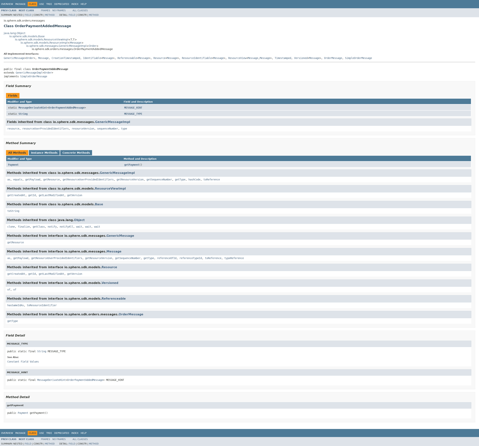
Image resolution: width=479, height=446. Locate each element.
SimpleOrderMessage (358, 58)
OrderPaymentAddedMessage (66, 107)
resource (13, 128)
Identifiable (92, 58)
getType (180, 179)
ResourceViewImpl (110, 188)
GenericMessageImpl (29, 72)
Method (50, 15)
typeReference (234, 258)
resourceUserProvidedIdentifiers (45, 128)
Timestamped (283, 58)
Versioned (301, 58)
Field (28, 15)
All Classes (80, 10)
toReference (211, 179)
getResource (51, 179)
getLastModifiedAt (51, 195)
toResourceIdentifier (42, 305)
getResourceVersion (130, 179)
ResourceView (237, 58)
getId (32, 195)
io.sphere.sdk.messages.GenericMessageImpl (56, 45)
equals (17, 179)
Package (20, 4)
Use (41, 4)
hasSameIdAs (15, 305)
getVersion (74, 195)
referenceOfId (166, 258)
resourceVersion (83, 128)
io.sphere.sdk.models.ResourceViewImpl (41, 39)
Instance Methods (44, 152)
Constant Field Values (23, 361)
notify (52, 226)
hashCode (194, 179)
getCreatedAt (16, 195)
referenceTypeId (190, 258)
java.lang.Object (14, 33)
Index (74, 4)
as (8, 179)
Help (83, 4)
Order (92, 45)
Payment (13, 164)
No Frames (59, 10)
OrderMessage (333, 58)
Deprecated (61, 4)
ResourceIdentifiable (197, 58)
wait (79, 226)
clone (11, 226)
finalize (24, 226)
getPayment (131, 164)
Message (75, 42)
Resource (159, 58)
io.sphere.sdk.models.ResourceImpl (44, 42)
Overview (7, 4)
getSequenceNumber (159, 179)
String (23, 113)
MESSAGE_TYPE (133, 113)
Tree (49, 4)
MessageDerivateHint (33, 107)
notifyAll (66, 226)
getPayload (32, 179)
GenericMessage (14, 58)
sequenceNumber (107, 128)
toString (13, 210)
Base (99, 204)
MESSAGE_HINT (133, 107)
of (8, 289)
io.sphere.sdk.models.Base (27, 36)
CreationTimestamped (66, 58)
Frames (45, 10)
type (124, 128)
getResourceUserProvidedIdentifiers (88, 179)
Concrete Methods (76, 152)
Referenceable (127, 58)
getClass (39, 226)
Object (79, 220)
